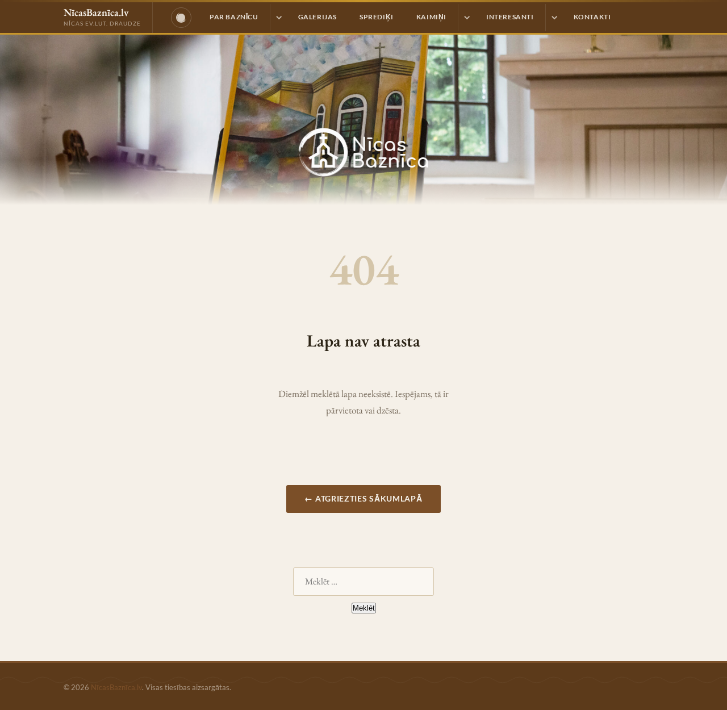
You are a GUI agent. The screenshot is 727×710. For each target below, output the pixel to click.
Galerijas (317, 16)
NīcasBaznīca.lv (116, 687)
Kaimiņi (431, 16)
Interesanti (510, 16)
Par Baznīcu (234, 16)
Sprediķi (377, 16)
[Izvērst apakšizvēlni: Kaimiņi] (466, 17)
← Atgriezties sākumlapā (363, 498)
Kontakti (592, 16)
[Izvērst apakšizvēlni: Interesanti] (553, 17)
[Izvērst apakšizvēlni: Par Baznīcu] (278, 17)
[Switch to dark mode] (181, 17)
